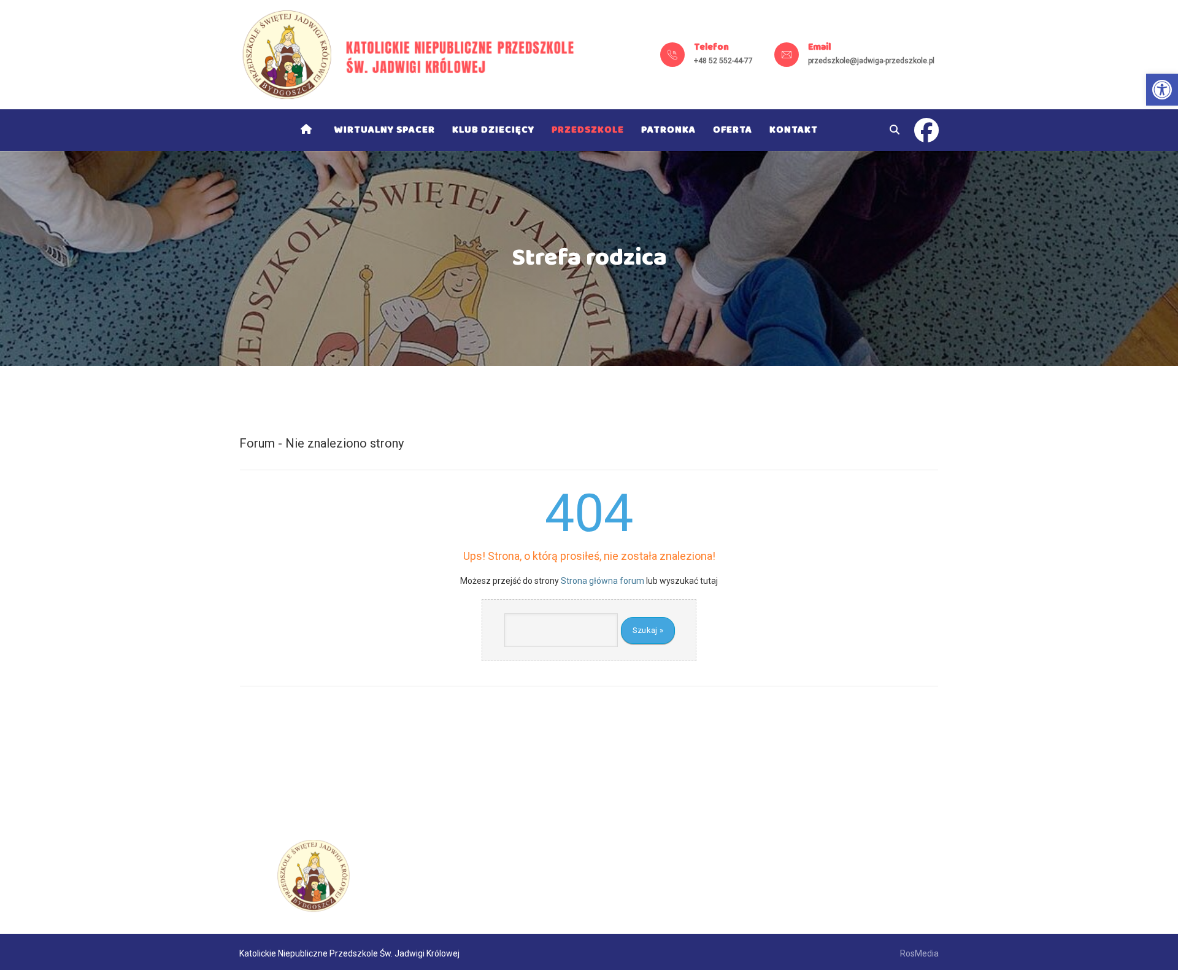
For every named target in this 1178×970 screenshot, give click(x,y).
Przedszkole (588, 130)
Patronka (668, 130)
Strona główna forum (602, 581)
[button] (1162, 90)
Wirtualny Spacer (384, 130)
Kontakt (793, 130)
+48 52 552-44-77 (723, 60)
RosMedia (919, 953)
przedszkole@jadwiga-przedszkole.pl (871, 60)
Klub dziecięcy (493, 130)
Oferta (732, 130)
